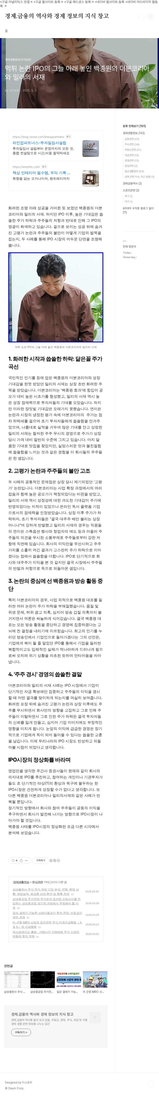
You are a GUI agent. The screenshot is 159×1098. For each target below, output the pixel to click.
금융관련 (132, 139)
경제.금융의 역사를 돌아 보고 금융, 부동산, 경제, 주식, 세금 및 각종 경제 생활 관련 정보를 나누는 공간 (49, 1022)
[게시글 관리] (26, 860)
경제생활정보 (21, 882)
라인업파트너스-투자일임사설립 (39, 143)
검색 (141, 16)
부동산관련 (133, 149)
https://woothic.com (26, 167)
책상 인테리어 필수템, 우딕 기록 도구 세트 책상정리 (42, 173)
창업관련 (131, 165)
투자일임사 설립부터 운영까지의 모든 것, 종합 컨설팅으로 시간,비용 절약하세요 (43, 150)
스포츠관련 (131, 190)
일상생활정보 (134, 171)
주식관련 (37, 882)
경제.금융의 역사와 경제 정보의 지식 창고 (57, 16)
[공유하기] (21, 860)
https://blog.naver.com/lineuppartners (38, 136)
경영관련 (132, 160)
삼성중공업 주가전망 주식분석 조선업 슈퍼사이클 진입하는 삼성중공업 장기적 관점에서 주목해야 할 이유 (47, 903)
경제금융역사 (132, 183)
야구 (129, 201)
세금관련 (132, 155)
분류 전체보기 (134, 126)
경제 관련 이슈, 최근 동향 (139, 176)
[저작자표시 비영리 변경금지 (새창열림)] (54, 860)
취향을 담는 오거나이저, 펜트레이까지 (41, 178)
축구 (129, 196)
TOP (150, 1084)
